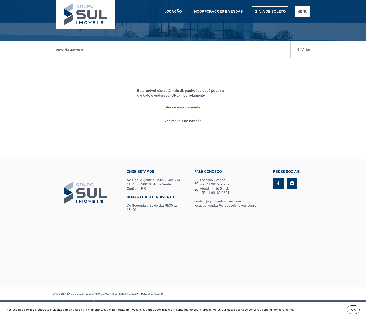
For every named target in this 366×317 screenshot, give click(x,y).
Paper (157, 293)
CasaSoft (134, 293)
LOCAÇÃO (173, 11)
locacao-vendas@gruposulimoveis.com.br (226, 205)
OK (353, 309)
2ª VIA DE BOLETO (270, 11)
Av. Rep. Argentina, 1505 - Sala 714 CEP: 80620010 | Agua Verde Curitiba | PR (153, 180)
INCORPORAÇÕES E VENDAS (218, 11)
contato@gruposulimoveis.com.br (219, 201)
